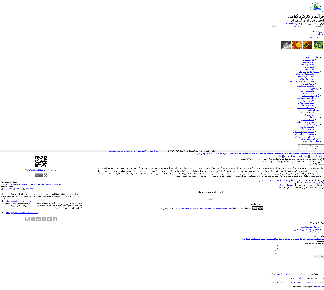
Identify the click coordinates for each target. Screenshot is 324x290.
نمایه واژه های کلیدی (305, 108)
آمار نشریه (309, 69)
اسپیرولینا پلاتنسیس (267, 180)
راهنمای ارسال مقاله (305, 76)
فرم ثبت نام (309, 115)
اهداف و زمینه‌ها (307, 64)
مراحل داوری (308, 84)
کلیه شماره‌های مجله (305, 98)
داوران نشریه (308, 93)
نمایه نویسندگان (307, 105)
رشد (303, 180)
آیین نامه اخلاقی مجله (310, 139)
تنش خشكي (319, 239)
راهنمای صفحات (307, 127)
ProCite (32, 184)
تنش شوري (308, 239)
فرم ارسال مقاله (307, 79)
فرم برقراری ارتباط (305, 122)
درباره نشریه (308, 60)
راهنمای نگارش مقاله (305, 74)
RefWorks (58, 184)
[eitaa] (27, 219)
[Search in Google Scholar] (309, 157)
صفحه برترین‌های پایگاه (304, 134)
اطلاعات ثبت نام (307, 112)
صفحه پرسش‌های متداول (303, 132)
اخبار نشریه (309, 67)
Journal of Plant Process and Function (302, 282)
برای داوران (314, 88)
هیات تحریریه (308, 62)
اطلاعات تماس (307, 120)
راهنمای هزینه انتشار (305, 86)
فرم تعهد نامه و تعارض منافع (302, 81)
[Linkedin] (38, 219)
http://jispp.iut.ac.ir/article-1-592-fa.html (21, 201)
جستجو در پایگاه (307, 129)
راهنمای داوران (307, 91)
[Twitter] (49, 219)
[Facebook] (55, 219)
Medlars (25, 184)
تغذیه (286, 180)
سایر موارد (297, 239)
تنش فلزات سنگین (285, 185)
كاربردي (310, 185)
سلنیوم (279, 180)
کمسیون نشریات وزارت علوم (306, 229)
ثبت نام (321, 34)
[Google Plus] (33, 219)
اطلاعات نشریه (312, 57)
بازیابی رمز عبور (317, 36)
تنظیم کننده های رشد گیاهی (253, 239)
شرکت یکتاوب (313, 232)
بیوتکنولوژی (287, 239)
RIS (10, 184)
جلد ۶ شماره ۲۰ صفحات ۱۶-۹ (146, 151)
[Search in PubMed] (306, 157)
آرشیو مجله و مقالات (310, 96)
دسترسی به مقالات (306, 103)
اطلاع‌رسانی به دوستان (304, 136)
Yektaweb (320, 287)
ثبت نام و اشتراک (312, 110)
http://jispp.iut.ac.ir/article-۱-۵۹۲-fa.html (22, 212)
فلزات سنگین (294, 180)
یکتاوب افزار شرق (295, 278)
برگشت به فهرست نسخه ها (120, 151)
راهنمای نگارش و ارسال (309, 72)
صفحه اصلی (314, 55)
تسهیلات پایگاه (313, 124)
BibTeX (4, 184)
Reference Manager (45, 184)
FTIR (308, 180)
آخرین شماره (308, 100)
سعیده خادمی (318, 156)
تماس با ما (314, 117)
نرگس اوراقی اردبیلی (295, 156)
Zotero (18, 189)
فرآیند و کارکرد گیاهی (286, 274)
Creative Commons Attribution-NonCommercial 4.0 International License (203, 208)
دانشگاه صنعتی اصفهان (309, 227)
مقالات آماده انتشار (311, 141)
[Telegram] (44, 219)
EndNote (16, 184)
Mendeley (8, 189)
